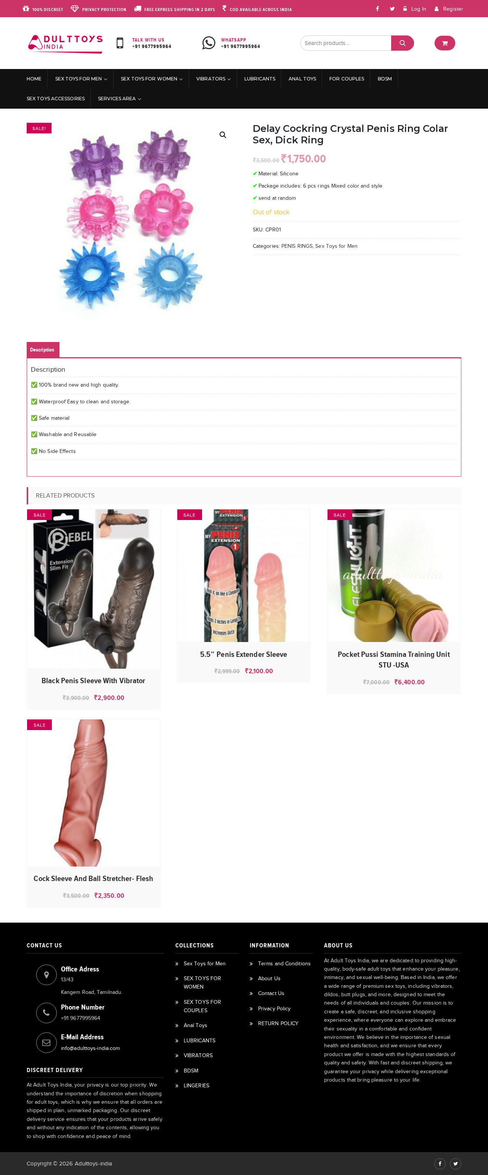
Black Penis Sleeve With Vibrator (93, 680)
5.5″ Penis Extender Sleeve (243, 654)
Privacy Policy (274, 1008)
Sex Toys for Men (78, 79)
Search (402, 43)
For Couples (346, 79)
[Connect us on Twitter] (455, 1164)
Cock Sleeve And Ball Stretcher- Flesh (93, 878)
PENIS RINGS (297, 246)
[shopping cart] (445, 43)
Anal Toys (302, 79)
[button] (223, 135)
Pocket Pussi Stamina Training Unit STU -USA (393, 659)
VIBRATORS (210, 79)
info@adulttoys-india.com (90, 1048)
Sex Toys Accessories (56, 98)
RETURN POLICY (278, 1023)
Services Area (117, 98)
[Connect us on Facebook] (378, 8)
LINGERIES (196, 1085)
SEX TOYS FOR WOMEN (149, 79)
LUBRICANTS (259, 79)
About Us (269, 978)
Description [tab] (42, 350)
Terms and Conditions (284, 963)
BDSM (385, 79)
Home (34, 79)
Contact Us (271, 993)
